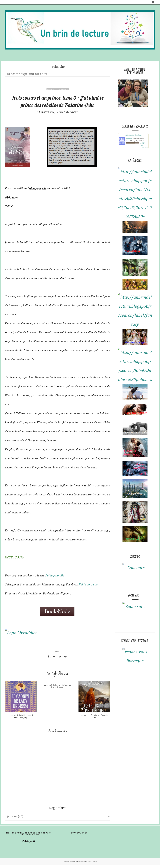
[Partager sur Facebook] (50, 657)
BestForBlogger (92, 861)
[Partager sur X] (55, 657)
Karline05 (129, 139)
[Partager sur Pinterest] (61, 657)
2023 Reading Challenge (133, 135)
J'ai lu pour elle (55, 575)
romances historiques (57, 89)
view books (145, 148)
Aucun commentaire (67, 112)
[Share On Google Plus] (65, 657)
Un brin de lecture (75, 861)
